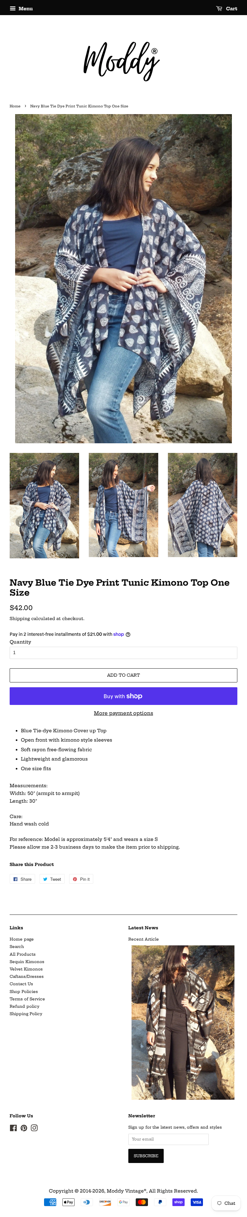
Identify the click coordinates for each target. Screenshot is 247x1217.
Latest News (143, 927)
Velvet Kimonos (26, 969)
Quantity (20, 642)
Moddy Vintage (125, 1191)
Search (17, 946)
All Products (23, 954)
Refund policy (24, 1006)
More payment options (123, 713)
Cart (231, 9)
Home (15, 106)
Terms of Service (27, 998)
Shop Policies (24, 991)
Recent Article (143, 939)
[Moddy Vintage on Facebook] (13, 1129)
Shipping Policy (26, 1013)
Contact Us (21, 983)
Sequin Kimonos (27, 961)
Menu (25, 9)
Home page (22, 939)
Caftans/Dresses (27, 976)
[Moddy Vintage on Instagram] (34, 1129)
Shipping (20, 618)
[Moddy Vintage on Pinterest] (23, 1129)
